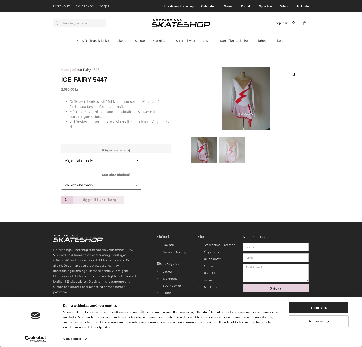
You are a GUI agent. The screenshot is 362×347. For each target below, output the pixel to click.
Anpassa (316, 321)
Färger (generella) (116, 150)
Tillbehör (279, 41)
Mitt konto (302, 6)
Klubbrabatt (209, 6)
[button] (293, 74)
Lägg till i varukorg (98, 200)
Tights (261, 41)
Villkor (284, 6)
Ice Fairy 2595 (88, 70)
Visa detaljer (72, 338)
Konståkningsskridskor (93, 41)
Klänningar (161, 41)
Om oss (229, 6)
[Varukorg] (303, 23)
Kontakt (246, 6)
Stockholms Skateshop (179, 6)
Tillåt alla (318, 307)
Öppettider (266, 6)
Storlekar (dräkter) (116, 174)
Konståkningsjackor (234, 41)
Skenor (122, 41)
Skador (140, 41)
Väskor (208, 41)
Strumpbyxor (185, 41)
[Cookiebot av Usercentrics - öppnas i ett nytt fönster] (35, 339)
